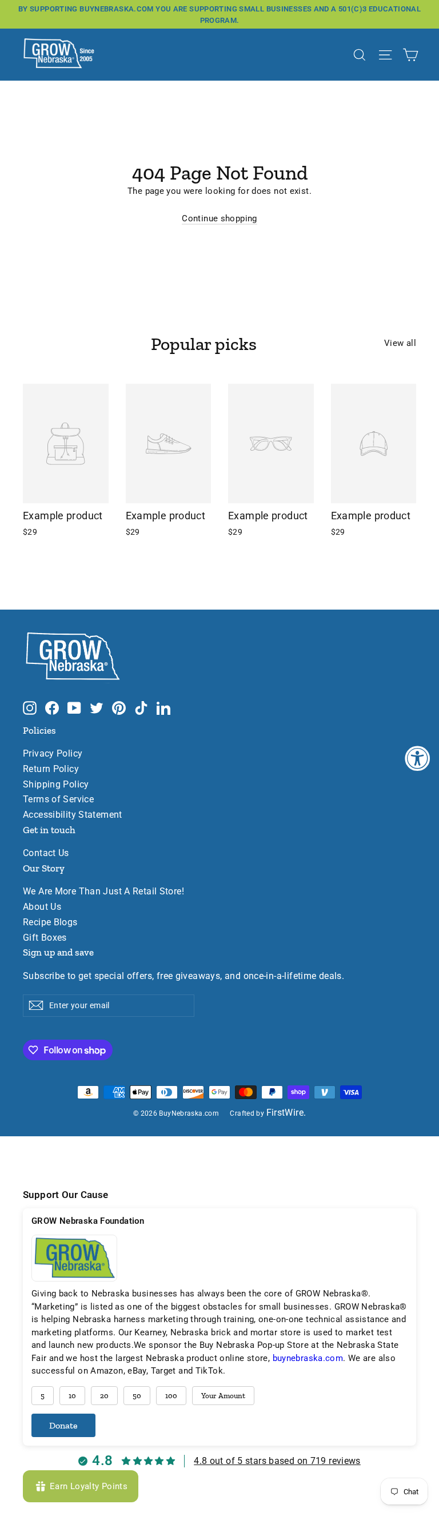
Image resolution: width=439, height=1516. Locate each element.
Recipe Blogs (50, 922)
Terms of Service (58, 799)
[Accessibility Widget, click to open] (417, 758)
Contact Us (46, 853)
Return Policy (51, 769)
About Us (42, 907)
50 (137, 1395)
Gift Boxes (45, 938)
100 (171, 1395)
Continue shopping (219, 218)
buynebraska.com (308, 1358)
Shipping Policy (56, 784)
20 (104, 1395)
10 (72, 1395)
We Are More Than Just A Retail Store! (103, 891)
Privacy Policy (52, 754)
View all (400, 343)
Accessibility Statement (72, 815)
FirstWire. (286, 1113)
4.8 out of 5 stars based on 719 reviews (277, 1460)
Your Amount (223, 1395)
